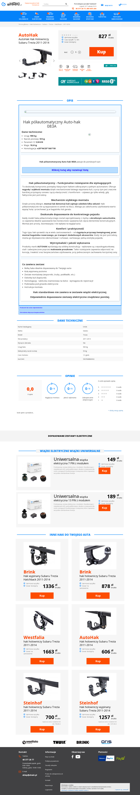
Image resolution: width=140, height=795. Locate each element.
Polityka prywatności (52, 761)
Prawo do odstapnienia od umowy (54, 775)
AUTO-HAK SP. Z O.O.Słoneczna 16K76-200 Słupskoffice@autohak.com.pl (31, 308)
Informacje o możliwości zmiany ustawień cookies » (75, 790)
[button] (20, 61)
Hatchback (58, 24)
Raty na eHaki (49, 757)
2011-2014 (66, 24)
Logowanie (48, 790)
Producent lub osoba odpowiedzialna (31, 307)
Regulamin (48, 770)
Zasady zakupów (51, 765)
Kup (101, 52)
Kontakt (47, 780)
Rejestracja (49, 785)
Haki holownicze (35, 24)
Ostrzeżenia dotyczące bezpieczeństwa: (32, 312)
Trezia (51, 24)
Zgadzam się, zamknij (121, 789)
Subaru (44, 24)
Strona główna (23, 24)
